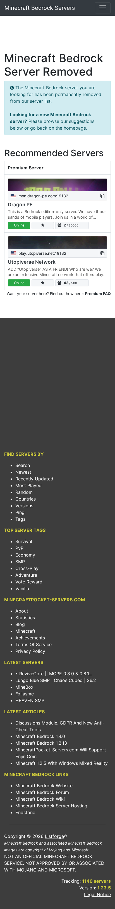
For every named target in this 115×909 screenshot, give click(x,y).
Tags (20, 519)
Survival (23, 541)
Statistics (25, 617)
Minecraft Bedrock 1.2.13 (41, 743)
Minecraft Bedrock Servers (39, 7)
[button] (102, 195)
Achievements (30, 638)
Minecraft (25, 631)
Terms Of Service (33, 644)
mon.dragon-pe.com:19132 (42, 195)
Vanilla (22, 588)
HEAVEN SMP (29, 700)
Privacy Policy (30, 651)
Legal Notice (97, 894)
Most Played (28, 485)
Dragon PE (20, 204)
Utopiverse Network (32, 262)
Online (19, 225)
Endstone (25, 812)
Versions (24, 505)
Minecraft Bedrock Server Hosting (51, 805)
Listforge (54, 836)
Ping (20, 512)
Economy (25, 555)
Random (24, 492)
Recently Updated (34, 479)
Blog (20, 624)
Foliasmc (24, 694)
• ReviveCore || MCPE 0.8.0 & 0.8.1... (53, 673)
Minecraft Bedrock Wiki (40, 799)
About (21, 611)
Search (22, 465)
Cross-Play (27, 568)
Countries (25, 499)
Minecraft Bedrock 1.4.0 (40, 736)
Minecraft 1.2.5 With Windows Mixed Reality (61, 763)
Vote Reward (28, 582)
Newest (23, 472)
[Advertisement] (57, 35)
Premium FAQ (98, 293)
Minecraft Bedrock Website (44, 785)
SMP (20, 561)
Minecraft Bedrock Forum (42, 792)
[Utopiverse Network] (57, 242)
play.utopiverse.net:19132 (41, 253)
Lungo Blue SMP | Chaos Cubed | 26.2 (55, 680)
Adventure (26, 575)
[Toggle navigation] (103, 7)
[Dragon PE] (57, 185)
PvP (19, 548)
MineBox (24, 687)
